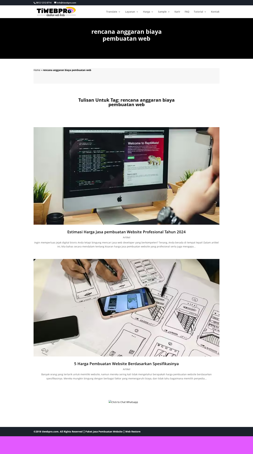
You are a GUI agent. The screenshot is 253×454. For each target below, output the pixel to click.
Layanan (130, 12)
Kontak (215, 12)
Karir (177, 12)
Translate (111, 12)
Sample (162, 12)
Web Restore (132, 431)
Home (37, 70)
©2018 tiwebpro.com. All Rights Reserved (58, 431)
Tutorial (198, 12)
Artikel (126, 237)
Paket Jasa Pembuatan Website (104, 431)
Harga (146, 12)
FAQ (187, 12)
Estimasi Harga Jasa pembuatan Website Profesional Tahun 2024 (126, 231)
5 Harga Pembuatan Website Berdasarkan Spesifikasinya (126, 363)
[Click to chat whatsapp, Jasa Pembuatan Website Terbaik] (126, 406)
